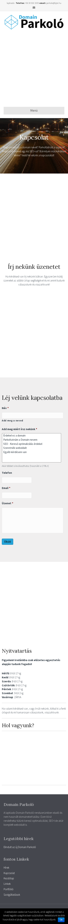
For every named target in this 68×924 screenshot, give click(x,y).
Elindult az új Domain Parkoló (20, 847)
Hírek (6, 867)
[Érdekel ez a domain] (31, 435)
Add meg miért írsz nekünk (19, 429)
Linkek (7, 883)
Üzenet (7, 503)
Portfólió (8, 889)
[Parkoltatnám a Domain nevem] (31, 440)
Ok (61, 920)
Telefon (7, 472)
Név (5, 408)
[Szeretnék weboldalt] (31, 448)
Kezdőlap (9, 878)
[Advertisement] (34, 68)
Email (6, 488)
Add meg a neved (12, 420)
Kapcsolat (9, 873)
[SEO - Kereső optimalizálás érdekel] (31, 444)
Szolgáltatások (12, 894)
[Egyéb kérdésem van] (31, 452)
